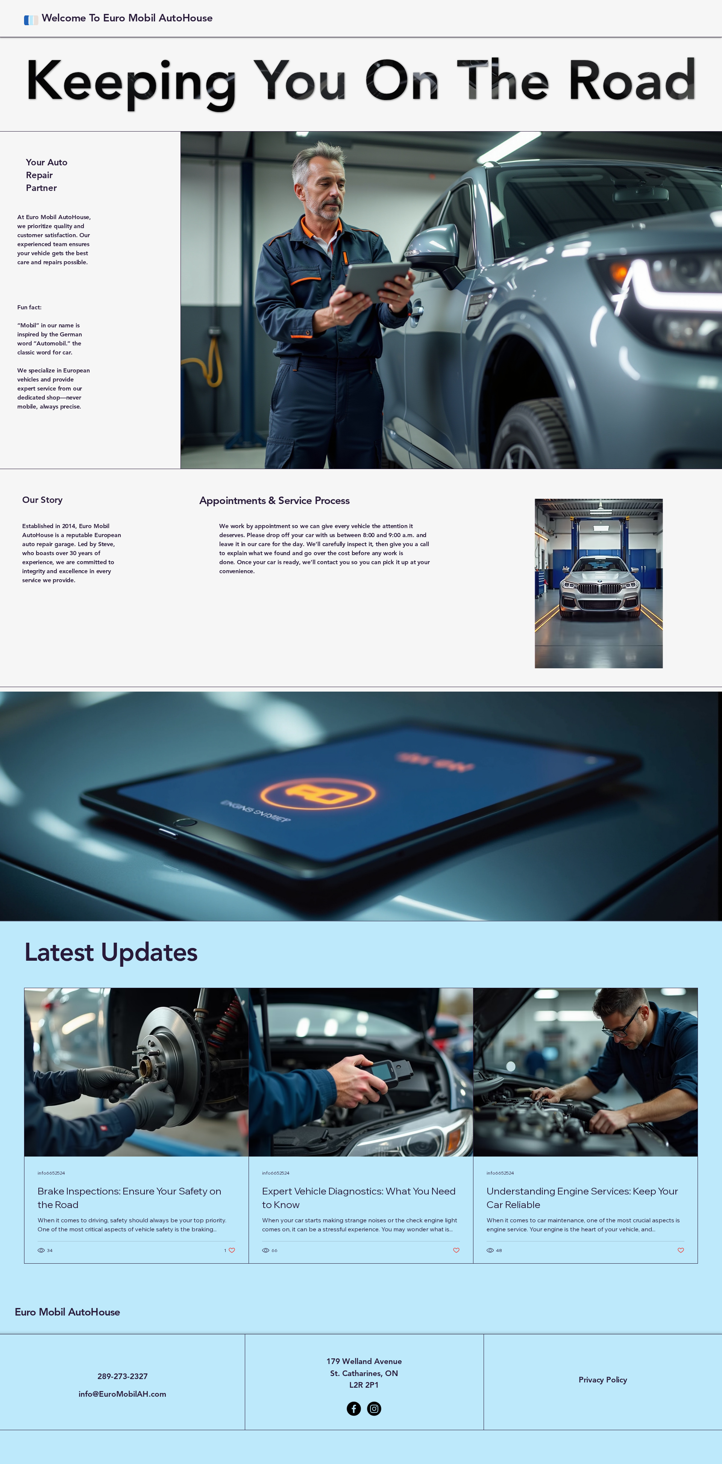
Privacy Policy (603, 1379)
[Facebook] (354, 1408)
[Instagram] (374, 1408)
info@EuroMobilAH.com (122, 1394)
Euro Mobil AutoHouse (67, 1311)
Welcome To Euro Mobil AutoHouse (127, 17)
